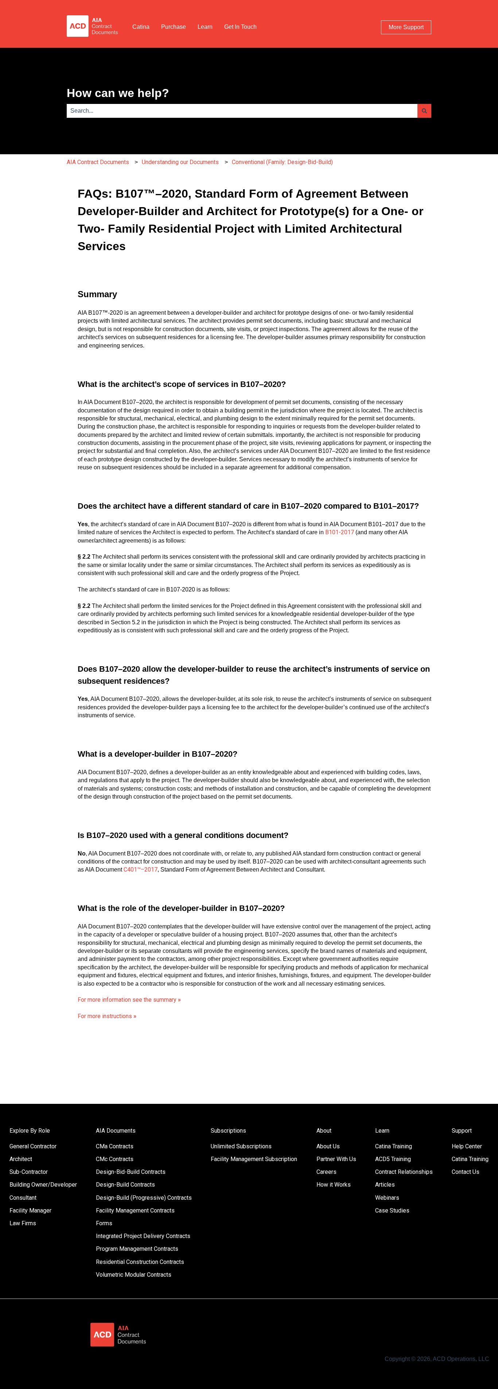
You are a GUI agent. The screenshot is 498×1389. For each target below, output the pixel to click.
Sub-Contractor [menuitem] (28, 1171)
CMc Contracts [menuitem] (114, 1159)
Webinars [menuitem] (387, 1197)
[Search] (424, 111)
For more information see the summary (129, 999)
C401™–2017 (140, 869)
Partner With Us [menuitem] (336, 1159)
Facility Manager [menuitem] (30, 1210)
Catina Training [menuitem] (393, 1146)
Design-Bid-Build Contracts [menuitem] (131, 1171)
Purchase (173, 27)
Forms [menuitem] (104, 1223)
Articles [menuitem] (385, 1184)
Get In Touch (240, 27)
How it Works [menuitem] (333, 1184)
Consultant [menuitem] (22, 1197)
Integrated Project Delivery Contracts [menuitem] (143, 1236)
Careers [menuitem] (326, 1171)
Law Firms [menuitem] (22, 1223)
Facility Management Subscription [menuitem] (254, 1159)
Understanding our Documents (180, 162)
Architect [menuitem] (20, 1159)
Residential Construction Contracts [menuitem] (140, 1261)
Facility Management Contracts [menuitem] (135, 1210)
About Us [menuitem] (328, 1146)
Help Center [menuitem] (467, 1146)
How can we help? (118, 93)
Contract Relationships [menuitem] (404, 1171)
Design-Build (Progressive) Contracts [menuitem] (144, 1197)
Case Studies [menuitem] (392, 1210)
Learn (205, 27)
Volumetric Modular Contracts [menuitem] (133, 1274)
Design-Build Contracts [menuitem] (125, 1184)
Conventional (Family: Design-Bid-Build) (282, 162)
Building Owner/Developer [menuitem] (43, 1184)
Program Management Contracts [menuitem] (137, 1248)
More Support (406, 27)
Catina (140, 27)
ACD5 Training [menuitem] (393, 1159)
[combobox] (242, 111)
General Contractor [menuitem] (33, 1146)
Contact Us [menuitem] (465, 1171)
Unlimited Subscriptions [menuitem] (241, 1146)
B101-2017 (339, 532)
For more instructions (107, 1016)
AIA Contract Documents (98, 162)
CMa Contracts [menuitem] (114, 1146)
